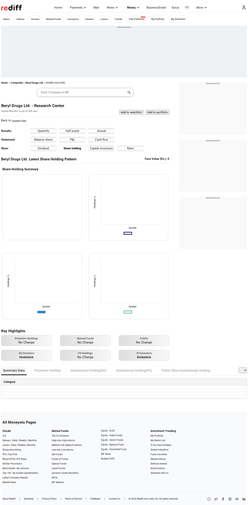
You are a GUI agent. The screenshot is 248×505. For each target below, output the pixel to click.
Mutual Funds (53, 19)
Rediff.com (142, 498)
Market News (9, 482)
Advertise (29, 498)
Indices (20, 19)
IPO (4, 454)
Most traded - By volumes (16, 468)
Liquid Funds (58, 468)
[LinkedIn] (243, 499)
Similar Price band (12, 463)
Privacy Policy (49, 498)
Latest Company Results (15, 477)
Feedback (95, 498)
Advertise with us (159, 473)
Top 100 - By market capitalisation (20, 473)
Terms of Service (73, 498)
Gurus (175, 7)
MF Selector (58, 482)
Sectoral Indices (159, 463)
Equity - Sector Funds (112, 440)
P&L (72, 139)
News (110, 7)
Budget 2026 (108, 458)
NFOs (55, 477)
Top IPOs (12, 454)
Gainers (89, 19)
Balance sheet (43, 139)
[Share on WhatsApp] (209, 499)
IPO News (22, 459)
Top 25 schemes (60, 435)
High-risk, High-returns (63, 440)
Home (58, 7)
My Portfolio (157, 19)
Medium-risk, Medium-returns (67, 445)
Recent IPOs (9, 459)
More (199, 7)
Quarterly (43, 131)
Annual (101, 131)
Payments (76, 7)
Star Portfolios (137, 19)
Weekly (23, 440)
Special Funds (59, 463)
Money (131, 7)
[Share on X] (216, 499)
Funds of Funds (60, 459)
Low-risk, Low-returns (62, 449)
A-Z (4, 435)
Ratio (130, 148)
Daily (14, 440)
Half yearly (72, 131)
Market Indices (158, 459)
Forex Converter (159, 454)
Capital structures (101, 148)
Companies (17, 82)
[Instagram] (230, 499)
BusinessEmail (156, 7)
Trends (118, 19)
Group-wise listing (12, 449)
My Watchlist (178, 19)
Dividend (43, 148)
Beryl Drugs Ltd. (34, 82)
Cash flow (101, 139)
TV (187, 7)
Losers (104, 19)
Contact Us (114, 498)
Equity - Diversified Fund (113, 449)
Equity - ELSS (108, 430)
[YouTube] (237, 499)
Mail (96, 7)
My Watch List (158, 440)
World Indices (158, 468)
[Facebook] (223, 499)
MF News (106, 454)
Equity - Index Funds (111, 435)
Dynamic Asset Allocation (65, 473)
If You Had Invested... (162, 445)
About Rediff (9, 498)
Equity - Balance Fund (112, 444)
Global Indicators (159, 449)
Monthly (32, 440)
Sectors (35, 19)
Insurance (73, 19)
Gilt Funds (57, 454)
